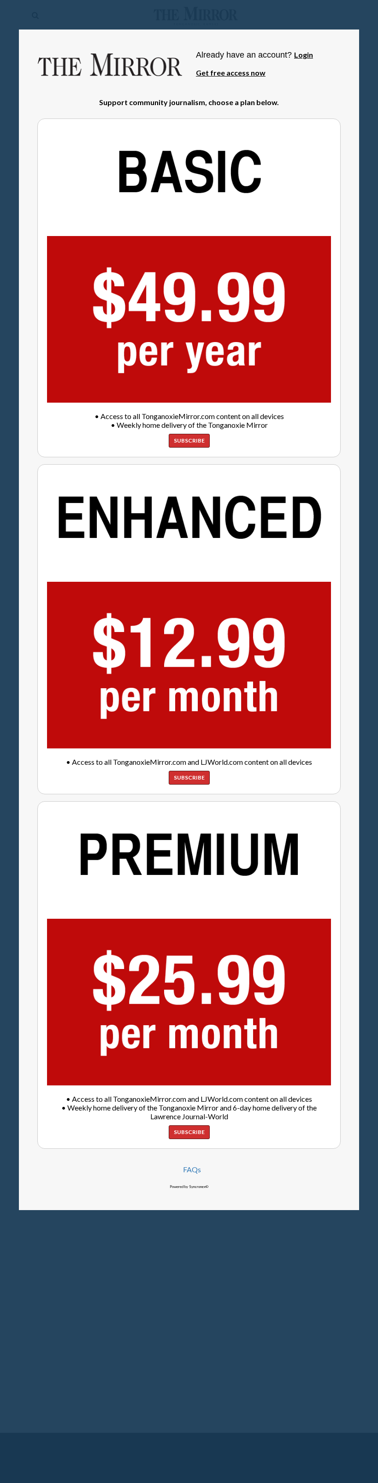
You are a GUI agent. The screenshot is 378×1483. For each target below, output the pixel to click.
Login (303, 54)
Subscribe (189, 440)
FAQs (192, 1169)
